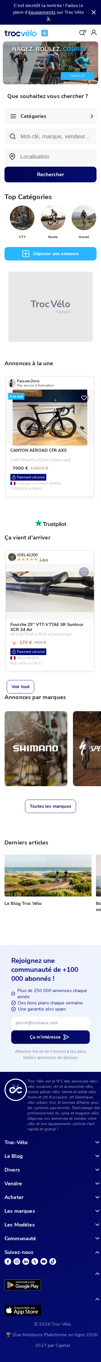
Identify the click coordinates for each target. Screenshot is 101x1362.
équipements (42, 12)
